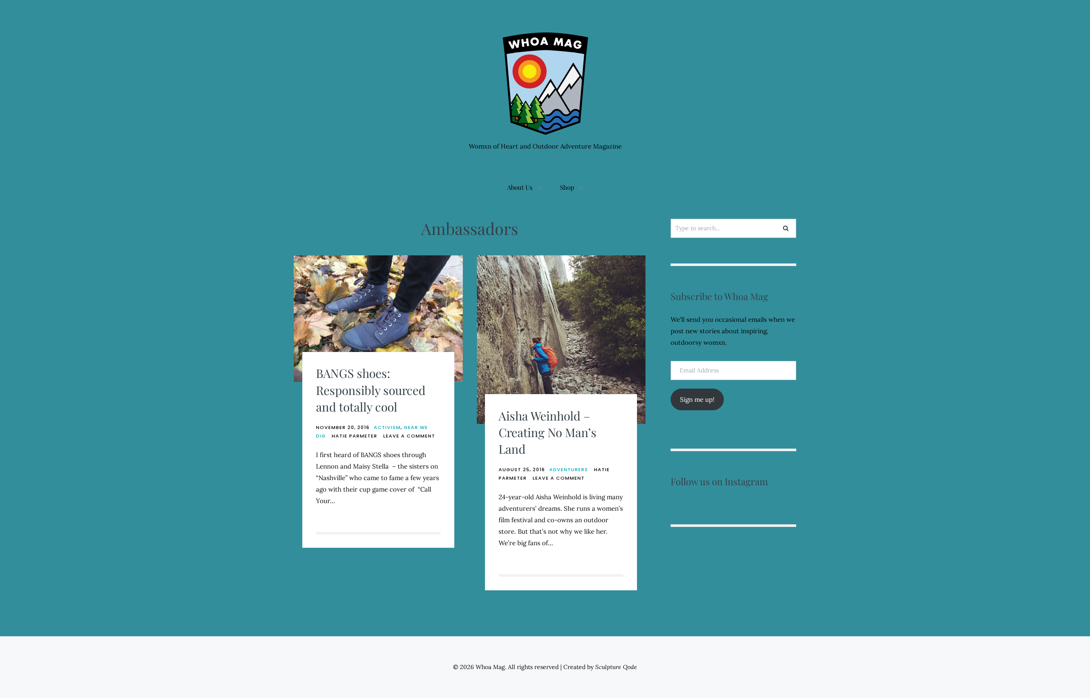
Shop (567, 187)
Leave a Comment (409, 435)
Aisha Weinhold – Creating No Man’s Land (548, 432)
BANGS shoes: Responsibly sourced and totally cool (370, 389)
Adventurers (568, 469)
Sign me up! (697, 399)
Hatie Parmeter (354, 435)
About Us (520, 187)
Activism (387, 427)
